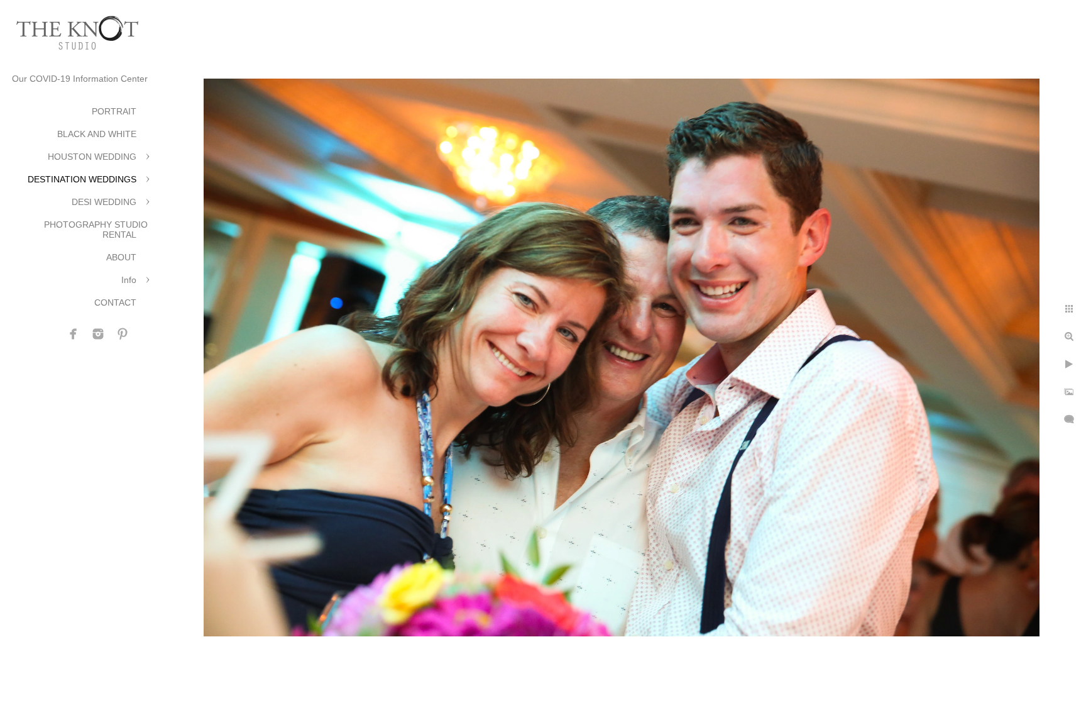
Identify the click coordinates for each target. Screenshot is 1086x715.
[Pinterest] (122, 334)
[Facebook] (73, 334)
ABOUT (121, 257)
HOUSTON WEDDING (92, 157)
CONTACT (115, 302)
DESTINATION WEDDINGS (82, 179)
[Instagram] (98, 334)
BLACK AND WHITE (96, 134)
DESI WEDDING (104, 202)
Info (128, 280)
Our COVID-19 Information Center (80, 79)
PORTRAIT (114, 111)
